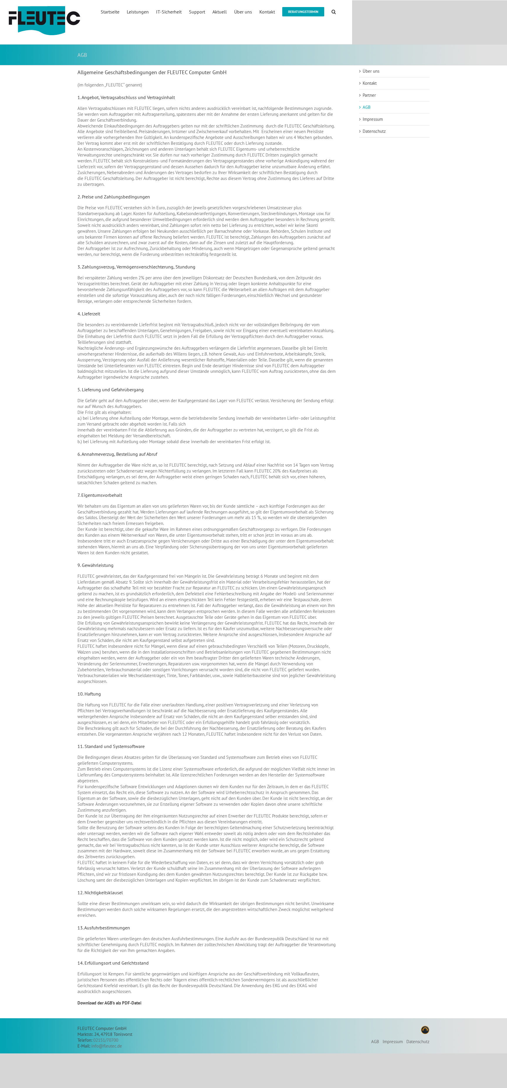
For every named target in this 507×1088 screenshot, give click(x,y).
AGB (367, 107)
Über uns (371, 71)
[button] (334, 11)
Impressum (373, 119)
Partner (369, 95)
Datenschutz (374, 131)
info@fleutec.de (106, 1046)
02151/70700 (105, 1040)
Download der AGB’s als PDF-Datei (109, 1003)
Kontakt (370, 83)
